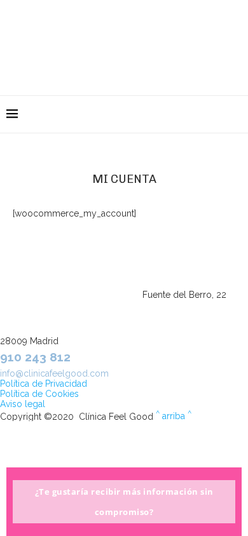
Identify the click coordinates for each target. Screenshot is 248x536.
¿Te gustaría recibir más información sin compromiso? (124, 502)
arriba (173, 416)
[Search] (235, 114)
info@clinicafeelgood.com (54, 373)
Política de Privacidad (43, 384)
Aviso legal (22, 404)
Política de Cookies (39, 394)
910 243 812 (35, 357)
